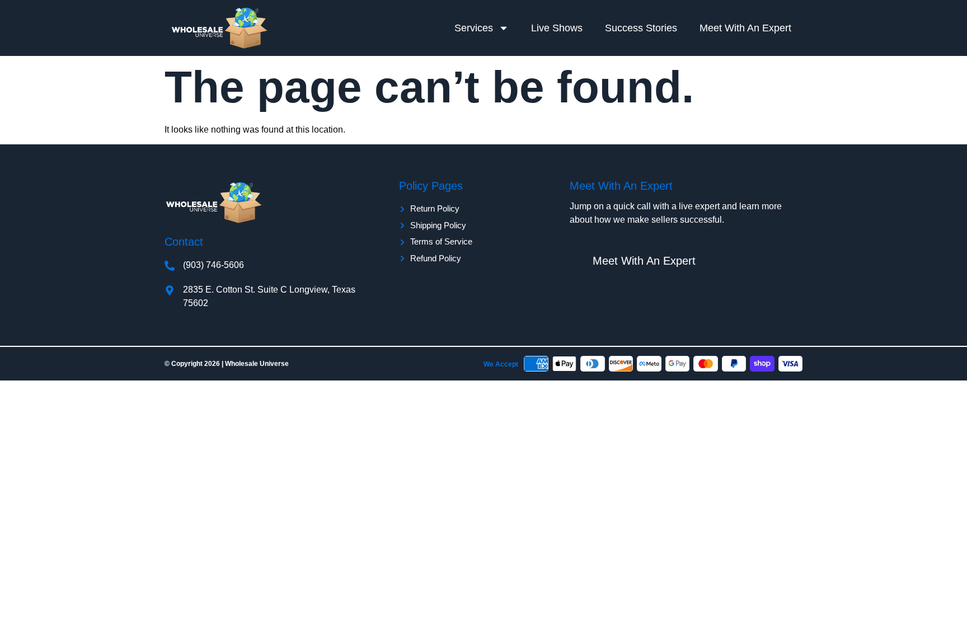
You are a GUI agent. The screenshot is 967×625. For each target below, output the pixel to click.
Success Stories (641, 28)
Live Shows (557, 28)
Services (473, 28)
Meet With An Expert (745, 28)
